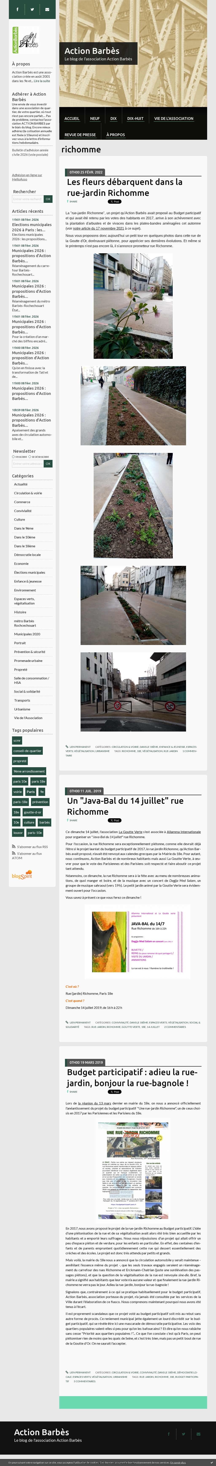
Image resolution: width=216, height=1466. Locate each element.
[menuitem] (72, 115)
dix (114, 118)
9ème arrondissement (29, 771)
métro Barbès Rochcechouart (25, 623)
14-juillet (153, 1026)
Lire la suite (42, 81)
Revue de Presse (80, 135)
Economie (21, 563)
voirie (18, 792)
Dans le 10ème (24, 537)
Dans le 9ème (23, 528)
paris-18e (20, 802)
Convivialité (22, 511)
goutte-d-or (32, 812)
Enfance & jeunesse (28, 581)
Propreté (20, 669)
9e (42, 792)
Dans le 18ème (24, 546)
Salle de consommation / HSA (31, 680)
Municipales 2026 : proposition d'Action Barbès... (30, 357)
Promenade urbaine (28, 660)
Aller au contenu (13, 4)
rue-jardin (171, 751)
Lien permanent (79, 746)
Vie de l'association (173, 118)
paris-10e (35, 833)
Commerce (22, 502)
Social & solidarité (27, 691)
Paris (31, 792)
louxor (18, 833)
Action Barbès (92, 51)
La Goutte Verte (130, 832)
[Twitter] (32, 9)
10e (16, 822)
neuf (95, 118)
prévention (40, 802)
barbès (44, 822)
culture (29, 822)
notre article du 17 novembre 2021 (98, 228)
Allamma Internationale (184, 832)
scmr (17, 740)
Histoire (20, 612)
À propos (116, 135)
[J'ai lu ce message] (211, 1462)
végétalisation (152, 751)
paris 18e (38, 781)
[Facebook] (17, 9)
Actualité (20, 484)
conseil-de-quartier (27, 751)
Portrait (20, 643)
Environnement (25, 590)
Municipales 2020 (27, 634)
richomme (129, 751)
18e (16, 812)
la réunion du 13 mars (94, 1103)
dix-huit (135, 118)
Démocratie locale (27, 555)
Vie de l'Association (28, 718)
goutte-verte (131, 1026)
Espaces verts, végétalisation (24, 601)
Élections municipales (29, 572)
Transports (22, 700)
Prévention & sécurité (29, 652)
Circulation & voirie (28, 493)
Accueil (72, 118)
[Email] (47, 9)
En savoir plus (178, 1462)
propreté (20, 761)
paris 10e (20, 781)
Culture (19, 519)
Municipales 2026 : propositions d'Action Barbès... (31, 255)
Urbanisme (22, 709)
